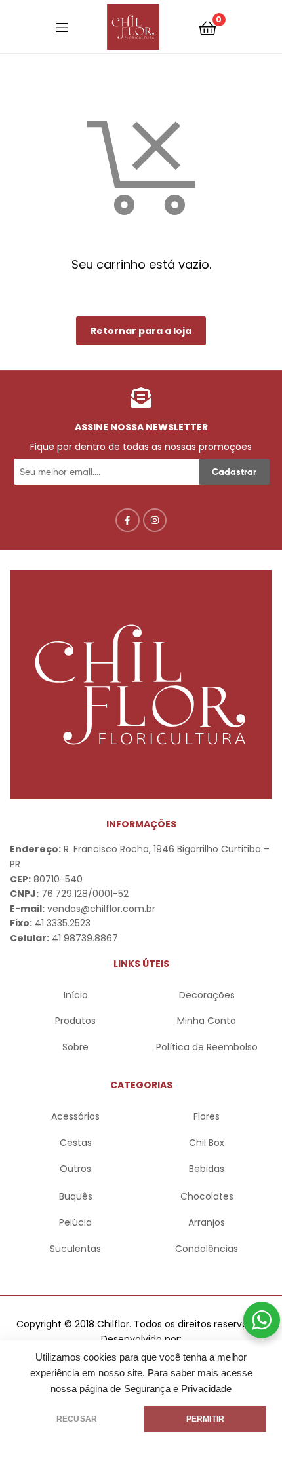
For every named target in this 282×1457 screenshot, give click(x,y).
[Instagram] (155, 520)
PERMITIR (205, 1419)
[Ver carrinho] (207, 27)
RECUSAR (76, 1419)
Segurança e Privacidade (178, 1389)
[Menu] (62, 26)
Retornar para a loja (141, 330)
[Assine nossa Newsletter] (141, 397)
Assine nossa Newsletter (141, 427)
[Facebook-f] (127, 520)
